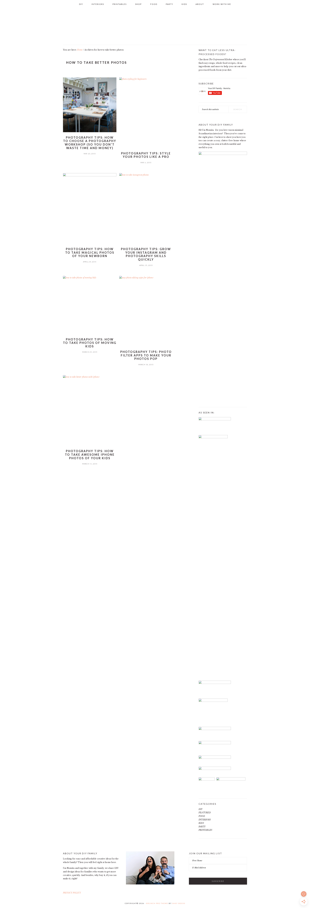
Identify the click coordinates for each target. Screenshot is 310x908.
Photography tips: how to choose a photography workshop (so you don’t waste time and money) (89, 143)
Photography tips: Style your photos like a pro (146, 155)
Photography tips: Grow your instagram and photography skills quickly (146, 254)
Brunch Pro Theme (157, 903)
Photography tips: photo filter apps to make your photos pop (146, 355)
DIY (200, 809)
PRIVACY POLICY (72, 893)
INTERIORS (205, 819)
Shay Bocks (178, 903)
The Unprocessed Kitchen (220, 59)
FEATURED (205, 812)
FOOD (202, 816)
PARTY (202, 826)
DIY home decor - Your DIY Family (155, 25)
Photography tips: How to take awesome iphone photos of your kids (90, 454)
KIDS (201, 823)
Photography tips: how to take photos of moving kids (89, 343)
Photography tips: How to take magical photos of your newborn (89, 252)
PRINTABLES (205, 830)
